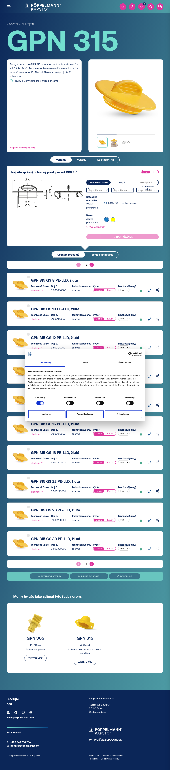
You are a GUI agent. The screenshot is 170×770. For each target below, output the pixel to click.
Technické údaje (99, 182)
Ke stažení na (105, 159)
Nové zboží (131, 203)
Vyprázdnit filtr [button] (97, 226)
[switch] (70, 403)
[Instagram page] (24, 712)
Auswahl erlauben (85, 414)
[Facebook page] (16, 712)
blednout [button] (36, 290)
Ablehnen (46, 414)
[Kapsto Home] (43, 7)
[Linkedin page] (9, 712)
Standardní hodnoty (148, 187)
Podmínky (93, 759)
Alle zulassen (123, 414)
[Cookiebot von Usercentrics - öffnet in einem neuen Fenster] (130, 354)
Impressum (94, 755)
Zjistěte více (35, 658)
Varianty (61, 159)
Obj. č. (122, 182)
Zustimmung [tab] (45, 363)
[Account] (132, 6)
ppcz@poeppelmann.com (24, 745)
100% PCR (113, 203)
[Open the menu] (9, 6)
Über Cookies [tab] (124, 363)
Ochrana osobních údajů (112, 755)
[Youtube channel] (31, 712)
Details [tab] (85, 363)
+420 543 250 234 (20, 742)
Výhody (81, 159)
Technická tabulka (101, 254)
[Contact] (160, 6)
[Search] (150, 6)
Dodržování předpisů (110, 759)
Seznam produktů (68, 254)
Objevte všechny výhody (22, 147)
